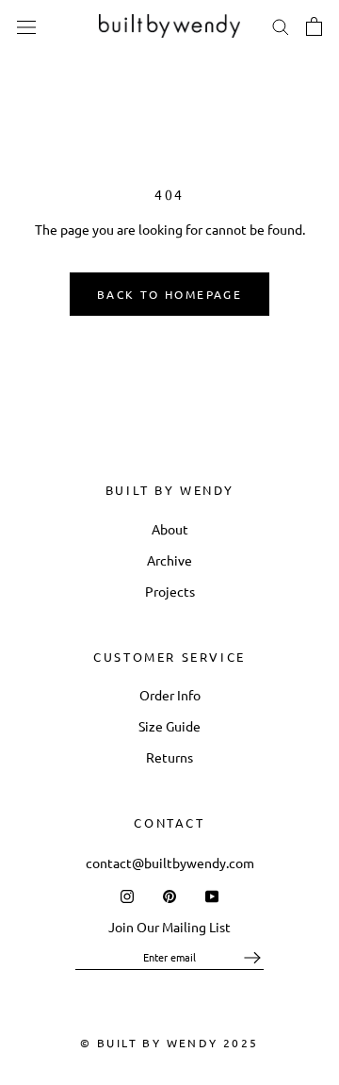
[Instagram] (127, 895)
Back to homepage (169, 294)
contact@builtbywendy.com (170, 862)
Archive (169, 559)
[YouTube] (211, 895)
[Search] (280, 26)
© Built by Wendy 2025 (169, 1042)
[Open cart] (314, 26)
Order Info (170, 694)
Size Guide (169, 725)
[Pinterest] (169, 895)
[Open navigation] (26, 25)
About (170, 528)
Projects (170, 591)
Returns (169, 756)
